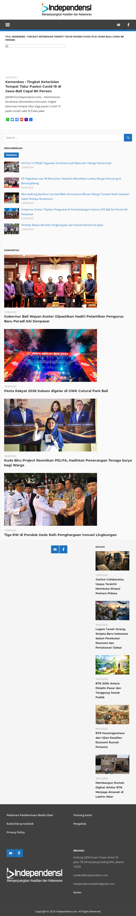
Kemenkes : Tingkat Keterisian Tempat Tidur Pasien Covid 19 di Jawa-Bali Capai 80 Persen (33, 86)
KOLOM (100, 546)
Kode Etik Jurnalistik (20, 824)
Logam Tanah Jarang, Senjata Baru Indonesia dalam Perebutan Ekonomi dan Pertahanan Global (112, 638)
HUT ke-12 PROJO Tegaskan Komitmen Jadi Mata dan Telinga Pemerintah (66, 163)
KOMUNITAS (11, 250)
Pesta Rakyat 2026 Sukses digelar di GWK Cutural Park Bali (56, 391)
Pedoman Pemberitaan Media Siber (30, 815)
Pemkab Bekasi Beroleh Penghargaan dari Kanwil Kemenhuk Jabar (62, 225)
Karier (77, 892)
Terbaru (11, 155)
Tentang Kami (82, 815)
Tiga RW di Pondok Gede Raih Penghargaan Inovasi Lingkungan (60, 535)
